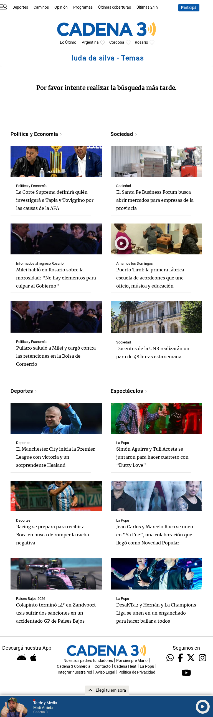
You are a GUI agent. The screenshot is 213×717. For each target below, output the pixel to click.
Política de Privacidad (136, 672)
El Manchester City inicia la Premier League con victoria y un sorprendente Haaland (55, 457)
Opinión (61, 7)
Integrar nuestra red (75, 672)
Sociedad (123, 134)
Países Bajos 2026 (30, 598)
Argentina (90, 42)
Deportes (20, 7)
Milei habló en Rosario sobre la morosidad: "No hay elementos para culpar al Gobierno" (56, 278)
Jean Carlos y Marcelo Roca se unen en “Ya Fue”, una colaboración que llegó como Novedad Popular (154, 535)
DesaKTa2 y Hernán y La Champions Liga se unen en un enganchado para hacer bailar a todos (156, 613)
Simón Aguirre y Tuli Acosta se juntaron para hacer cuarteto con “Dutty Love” (152, 457)
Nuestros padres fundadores (88, 660)
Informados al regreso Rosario (40, 263)
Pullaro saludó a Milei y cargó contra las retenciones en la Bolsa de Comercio (56, 356)
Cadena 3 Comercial (74, 666)
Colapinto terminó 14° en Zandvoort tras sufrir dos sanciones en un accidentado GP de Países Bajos (56, 613)
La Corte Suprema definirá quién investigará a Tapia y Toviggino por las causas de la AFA (54, 200)
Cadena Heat (125, 666)
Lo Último (68, 42)
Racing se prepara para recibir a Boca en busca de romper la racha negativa (52, 535)
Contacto (103, 666)
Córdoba (116, 42)
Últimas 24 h (147, 7)
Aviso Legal (105, 672)
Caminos (41, 7)
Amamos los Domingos (134, 263)
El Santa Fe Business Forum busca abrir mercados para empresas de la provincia (155, 200)
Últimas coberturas (114, 7)
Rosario (141, 42)
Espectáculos (127, 391)
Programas (83, 7)
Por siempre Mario (132, 660)
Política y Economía (35, 134)
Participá (189, 7)
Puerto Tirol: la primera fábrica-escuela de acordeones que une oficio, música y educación (151, 278)
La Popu (122, 443)
